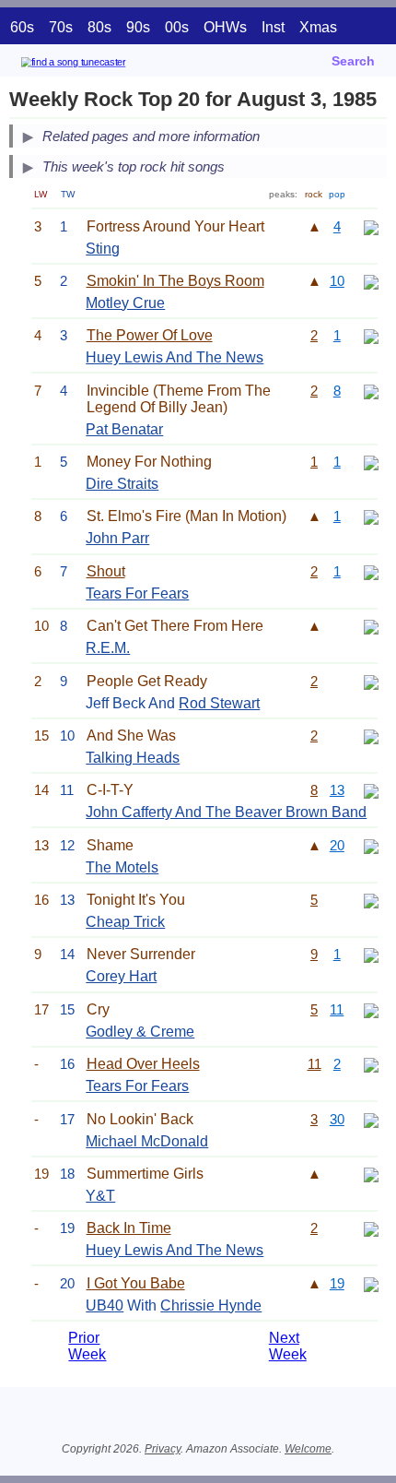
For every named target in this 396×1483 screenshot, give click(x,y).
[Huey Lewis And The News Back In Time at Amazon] (371, 1228)
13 (337, 790)
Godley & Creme (140, 1031)
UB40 (104, 1305)
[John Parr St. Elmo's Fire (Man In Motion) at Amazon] (371, 516)
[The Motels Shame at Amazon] (371, 845)
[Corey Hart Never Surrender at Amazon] (371, 954)
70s (61, 27)
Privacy (163, 1448)
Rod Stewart (219, 703)
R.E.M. (108, 648)
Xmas (318, 27)
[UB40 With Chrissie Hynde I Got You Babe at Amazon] (371, 1283)
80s (99, 27)
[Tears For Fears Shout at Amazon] (371, 571)
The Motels (122, 867)
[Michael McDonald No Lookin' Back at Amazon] (371, 1119)
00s (177, 27)
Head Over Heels (143, 1064)
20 (337, 845)
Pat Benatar (124, 429)
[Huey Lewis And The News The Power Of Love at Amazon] (371, 335)
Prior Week (87, 1346)
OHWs (225, 27)
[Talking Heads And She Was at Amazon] (371, 735)
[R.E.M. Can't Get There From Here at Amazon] (371, 626)
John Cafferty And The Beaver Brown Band (226, 812)
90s (138, 27)
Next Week (288, 1346)
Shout (106, 571)
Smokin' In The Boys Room (175, 281)
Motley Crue (125, 303)
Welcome (308, 1448)
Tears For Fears (137, 593)
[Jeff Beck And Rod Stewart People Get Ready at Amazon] (371, 681)
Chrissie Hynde (211, 1305)
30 (337, 1119)
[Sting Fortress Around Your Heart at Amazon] (371, 226)
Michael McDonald (147, 1141)
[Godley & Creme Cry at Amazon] (371, 1009)
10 (337, 281)
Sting (103, 248)
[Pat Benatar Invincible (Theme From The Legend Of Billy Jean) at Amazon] (371, 390)
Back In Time (129, 1228)
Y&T (100, 1196)
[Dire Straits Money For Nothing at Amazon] (371, 461)
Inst (273, 27)
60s (22, 27)
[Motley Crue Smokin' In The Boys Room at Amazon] (371, 281)
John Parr (117, 538)
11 (337, 1009)
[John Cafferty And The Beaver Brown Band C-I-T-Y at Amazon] (371, 790)
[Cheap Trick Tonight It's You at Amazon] (371, 900)
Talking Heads (133, 757)
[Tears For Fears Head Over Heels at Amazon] (371, 1064)
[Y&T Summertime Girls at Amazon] (371, 1173)
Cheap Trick (125, 922)
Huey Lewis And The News (174, 357)
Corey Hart (121, 976)
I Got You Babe (136, 1283)
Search (353, 60)
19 (337, 1283)
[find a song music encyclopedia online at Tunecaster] (100, 65)
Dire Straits (122, 484)
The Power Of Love (150, 335)
